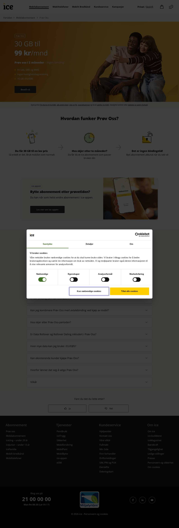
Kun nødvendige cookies (89, 291)
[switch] (74, 279)
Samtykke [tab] (47, 244)
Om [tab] (131, 244)
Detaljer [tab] (89, 244)
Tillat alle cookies (129, 291)
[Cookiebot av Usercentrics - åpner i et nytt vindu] (137, 235)
